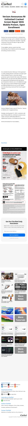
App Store (5, 394)
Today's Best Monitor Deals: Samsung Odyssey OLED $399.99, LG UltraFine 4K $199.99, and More (20, 345)
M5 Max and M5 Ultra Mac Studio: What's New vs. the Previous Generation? (20, 281)
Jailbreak (8, 407)
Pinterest (18, 384)
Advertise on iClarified (6, 412)
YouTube (11, 386)
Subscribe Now (6, 400)
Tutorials (6, 405)
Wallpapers (11, 405)
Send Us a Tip (14, 412)
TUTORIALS (6, 6)
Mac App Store (13, 394)
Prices (15, 405)
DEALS (25, 6)
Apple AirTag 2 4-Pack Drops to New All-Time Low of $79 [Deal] (7, 333)
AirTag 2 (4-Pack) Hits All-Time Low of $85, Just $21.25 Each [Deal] (20, 334)
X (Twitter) (12, 384)
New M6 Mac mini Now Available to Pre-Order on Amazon (6, 281)
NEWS (2, 6)
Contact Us (20, 412)
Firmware (3, 407)
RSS (17, 386)
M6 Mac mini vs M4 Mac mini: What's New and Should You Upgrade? (7, 291)
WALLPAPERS (12, 6)
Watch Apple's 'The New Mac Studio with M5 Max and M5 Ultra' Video (20, 291)
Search (15, 407)
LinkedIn (5, 386)
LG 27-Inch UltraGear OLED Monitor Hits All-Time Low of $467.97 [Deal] (6, 344)
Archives (12, 407)
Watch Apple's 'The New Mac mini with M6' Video (6, 302)
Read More (4, 143)
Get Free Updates (14, 235)
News (2, 405)
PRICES (22, 6)
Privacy (25, 416)
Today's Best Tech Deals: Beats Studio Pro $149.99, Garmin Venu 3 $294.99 (7, 355)
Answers (22, 405)
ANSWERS (18, 6)
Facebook (5, 384)
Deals (18, 405)
